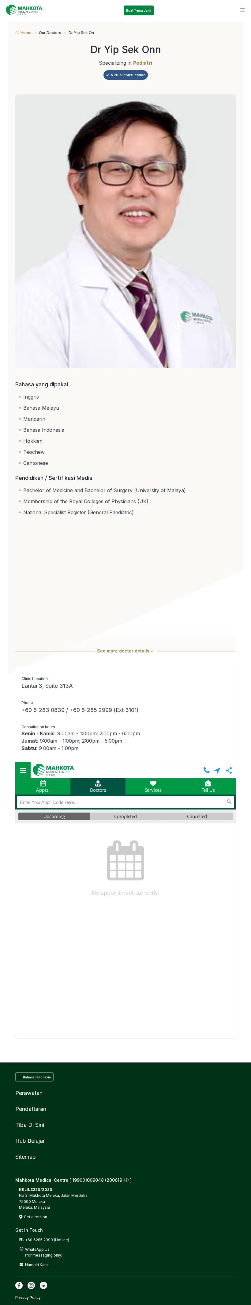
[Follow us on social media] (19, 1285)
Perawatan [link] (29, 1093)
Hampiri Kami (37, 1264)
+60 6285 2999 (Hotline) (47, 1240)
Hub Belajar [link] (30, 1141)
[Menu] (242, 10)
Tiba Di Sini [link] (29, 1125)
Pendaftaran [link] (30, 1109)
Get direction (35, 1217)
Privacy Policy (28, 1297)
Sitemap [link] (25, 1157)
